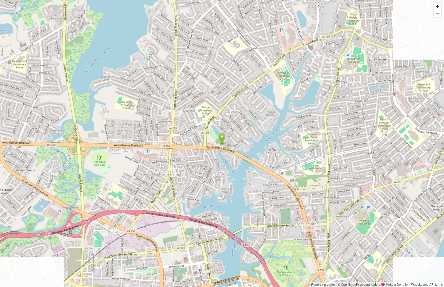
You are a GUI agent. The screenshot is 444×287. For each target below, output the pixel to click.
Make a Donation (398, 284)
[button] (222, 138)
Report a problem (323, 284)
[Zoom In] (437, 6)
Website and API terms (427, 284)
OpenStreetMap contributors (360, 284)
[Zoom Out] (437, 13)
